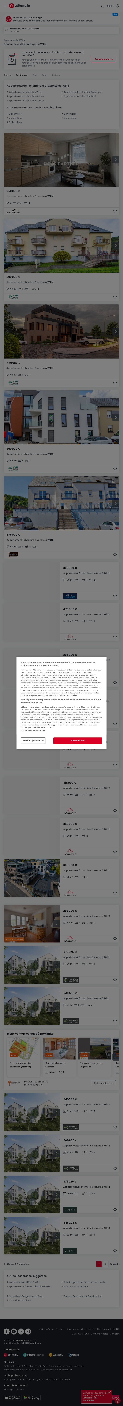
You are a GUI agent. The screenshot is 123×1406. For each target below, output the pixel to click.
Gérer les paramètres (33, 740)
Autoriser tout (77, 740)
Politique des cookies (67, 695)
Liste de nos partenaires (33, 730)
